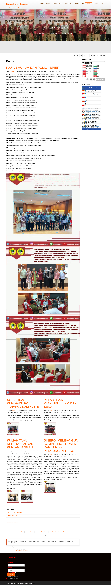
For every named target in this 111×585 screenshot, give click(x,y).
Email (60, 71)
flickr (84, 55)
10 (55, 532)
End (64, 532)
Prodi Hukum (58, 4)
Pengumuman (79, 4)
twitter (74, 55)
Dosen (95, 94)
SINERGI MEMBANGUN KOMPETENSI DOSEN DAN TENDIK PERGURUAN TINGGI (61, 446)
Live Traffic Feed (91, 88)
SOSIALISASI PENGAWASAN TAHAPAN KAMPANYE (23, 403)
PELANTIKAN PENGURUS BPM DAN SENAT (60, 403)
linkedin (90, 55)
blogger (77, 55)
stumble (100, 55)
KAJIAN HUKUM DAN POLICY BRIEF (32, 67)
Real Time (91, 129)
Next (59, 532)
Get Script (86, 129)
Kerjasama (68, 4)
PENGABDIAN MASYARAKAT (14, 516)
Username (10, 562)
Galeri (95, 4)
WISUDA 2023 (10, 519)
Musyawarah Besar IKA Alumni (92, 111)
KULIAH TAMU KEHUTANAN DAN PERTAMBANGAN (20, 444)
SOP (102, 4)
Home (42, 4)
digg (81, 55)
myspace (94, 55)
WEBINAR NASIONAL (12, 522)
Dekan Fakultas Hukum (22, 550)
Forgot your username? (13, 576)
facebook (71, 55)
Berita (88, 4)
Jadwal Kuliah (91, 118)
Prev (27, 532)
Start (22, 532)
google (87, 55)
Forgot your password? (13, 578)
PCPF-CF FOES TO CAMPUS (14, 512)
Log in (11, 574)
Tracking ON (96, 129)
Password (10, 567)
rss (104, 55)
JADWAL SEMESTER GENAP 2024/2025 (90, 108)
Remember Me (11, 572)
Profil (48, 4)
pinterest (97, 55)
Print (56, 71)
